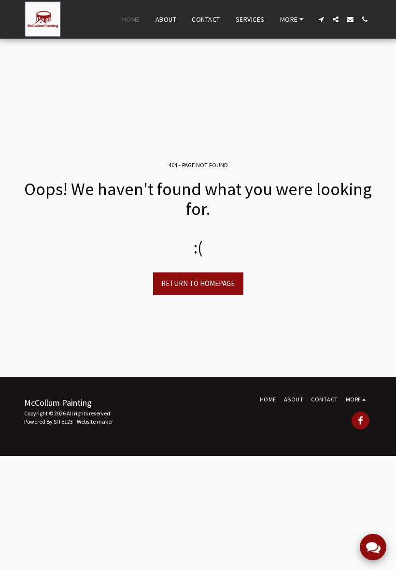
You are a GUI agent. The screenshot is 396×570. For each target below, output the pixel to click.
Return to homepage (198, 283)
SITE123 (63, 421)
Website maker (95, 421)
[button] (321, 19)
